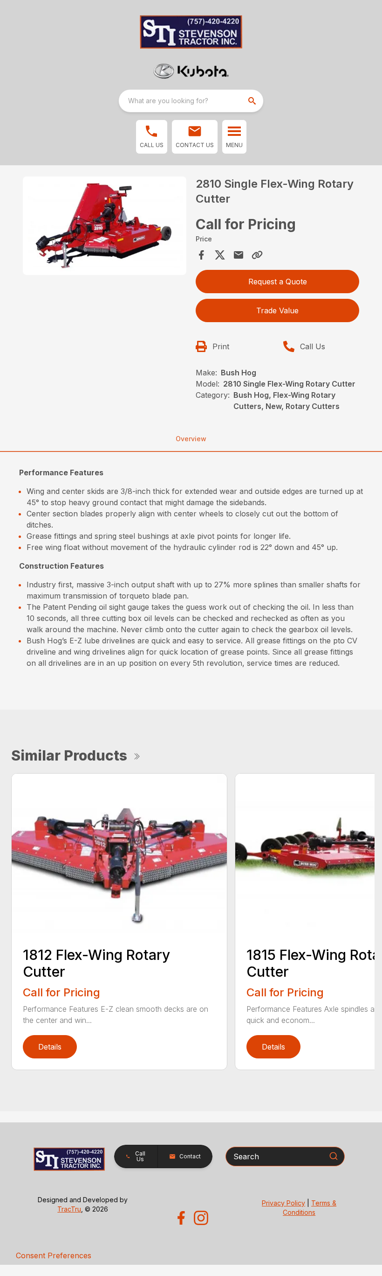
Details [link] (49, 1046)
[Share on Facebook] (201, 255)
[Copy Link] (257, 255)
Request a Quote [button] (277, 281)
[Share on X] (219, 255)
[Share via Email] (238, 255)
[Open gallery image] (104, 225)
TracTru (69, 1209)
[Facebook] (181, 1217)
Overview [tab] (191, 439)
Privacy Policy (283, 1203)
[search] (253, 101)
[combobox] (191, 101)
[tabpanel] (104, 227)
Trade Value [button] (277, 310)
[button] (152, 137)
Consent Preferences (53, 1255)
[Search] (333, 1156)
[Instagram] (201, 1217)
